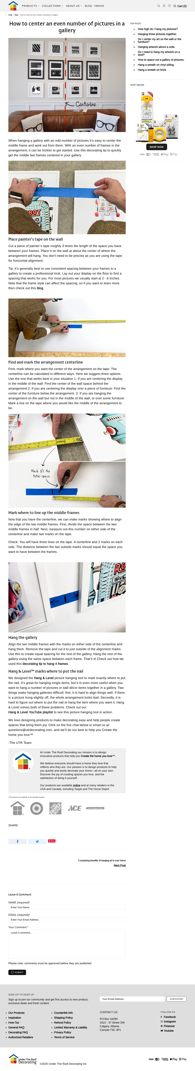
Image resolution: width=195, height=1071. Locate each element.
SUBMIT (19, 972)
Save (53, 841)
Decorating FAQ (18, 1032)
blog (40, 288)
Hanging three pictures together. (157, 34)
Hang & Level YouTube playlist (30, 712)
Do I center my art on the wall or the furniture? (159, 40)
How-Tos (13, 1022)
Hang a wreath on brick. (152, 69)
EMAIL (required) (18, 914)
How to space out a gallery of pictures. (161, 59)
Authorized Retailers (20, 1037)
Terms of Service (64, 1037)
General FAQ (16, 1027)
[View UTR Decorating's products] (156, 123)
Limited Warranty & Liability (70, 1027)
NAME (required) (18, 902)
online (76, 785)
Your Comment (17, 927)
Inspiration (14, 1017)
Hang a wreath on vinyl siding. (156, 64)
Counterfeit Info (63, 1012)
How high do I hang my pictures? (158, 29)
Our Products (16, 1012)
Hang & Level (44, 678)
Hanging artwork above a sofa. (156, 47)
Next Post (120, 865)
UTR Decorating (13, 6)
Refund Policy (62, 1022)
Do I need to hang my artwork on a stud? (159, 53)
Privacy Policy (62, 1032)
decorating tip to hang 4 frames (45, 663)
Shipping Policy (63, 1017)
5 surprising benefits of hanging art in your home (102, 860)
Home (10, 15)
